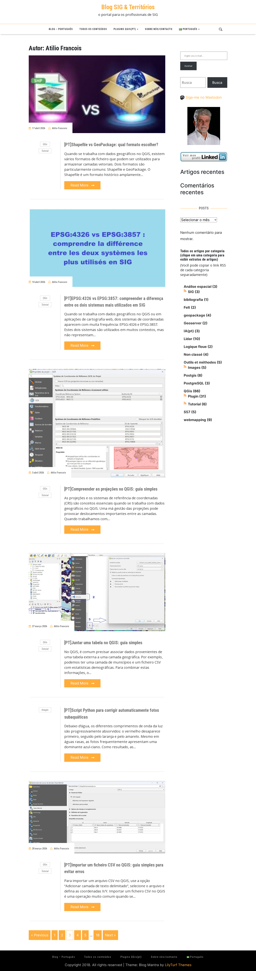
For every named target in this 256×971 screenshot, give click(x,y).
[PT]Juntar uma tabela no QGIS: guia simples (103, 642)
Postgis (190, 375)
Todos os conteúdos (93, 29)
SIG (191, 292)
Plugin (193, 396)
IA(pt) (189, 331)
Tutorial (45, 150)
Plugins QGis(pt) (125, 29)
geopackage (194, 315)
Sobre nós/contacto (158, 29)
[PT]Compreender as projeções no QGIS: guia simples (110, 489)
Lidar (188, 339)
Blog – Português (61, 29)
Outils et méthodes (200, 362)
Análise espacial (197, 286)
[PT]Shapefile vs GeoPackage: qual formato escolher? (111, 144)
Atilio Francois (59, 128)
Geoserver (192, 323)
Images (45, 709)
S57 (187, 412)
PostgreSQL (194, 383)
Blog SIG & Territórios (128, 7)
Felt (187, 307)
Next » (110, 935)
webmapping (195, 420)
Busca (217, 82)
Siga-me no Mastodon (203, 97)
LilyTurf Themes (178, 965)
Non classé (193, 354)
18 (97, 935)
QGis (45, 144)
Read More (80, 185)
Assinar (188, 65)
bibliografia (193, 300)
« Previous (39, 935)
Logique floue (195, 347)
